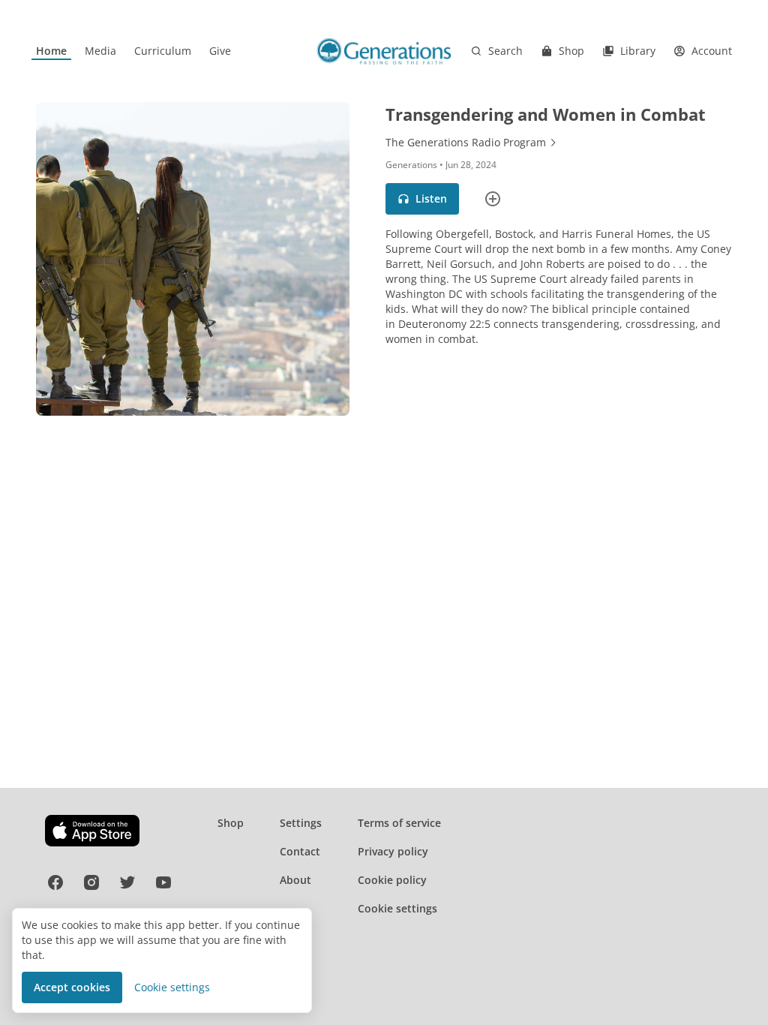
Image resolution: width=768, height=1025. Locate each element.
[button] (422, 199)
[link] (51, 51)
